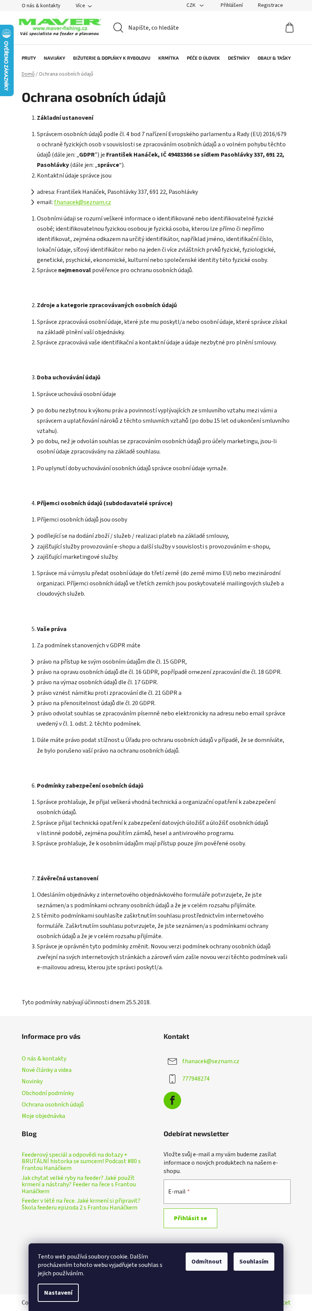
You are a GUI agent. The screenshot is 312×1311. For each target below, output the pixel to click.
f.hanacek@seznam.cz (82, 202)
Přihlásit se (190, 1218)
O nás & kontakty (41, 6)
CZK (191, 5)
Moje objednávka (43, 1116)
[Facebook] (172, 1100)
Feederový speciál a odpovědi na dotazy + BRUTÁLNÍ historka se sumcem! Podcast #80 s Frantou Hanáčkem (81, 1162)
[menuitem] (25, 58)
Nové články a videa (47, 1070)
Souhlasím (254, 1261)
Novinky (32, 1081)
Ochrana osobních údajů (53, 1104)
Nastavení (58, 1293)
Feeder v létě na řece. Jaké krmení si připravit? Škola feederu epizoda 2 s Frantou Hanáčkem (81, 1204)
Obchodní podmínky (48, 1093)
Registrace (270, 5)
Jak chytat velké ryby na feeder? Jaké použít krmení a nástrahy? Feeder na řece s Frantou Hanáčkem (79, 1185)
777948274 (196, 1079)
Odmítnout (206, 1261)
